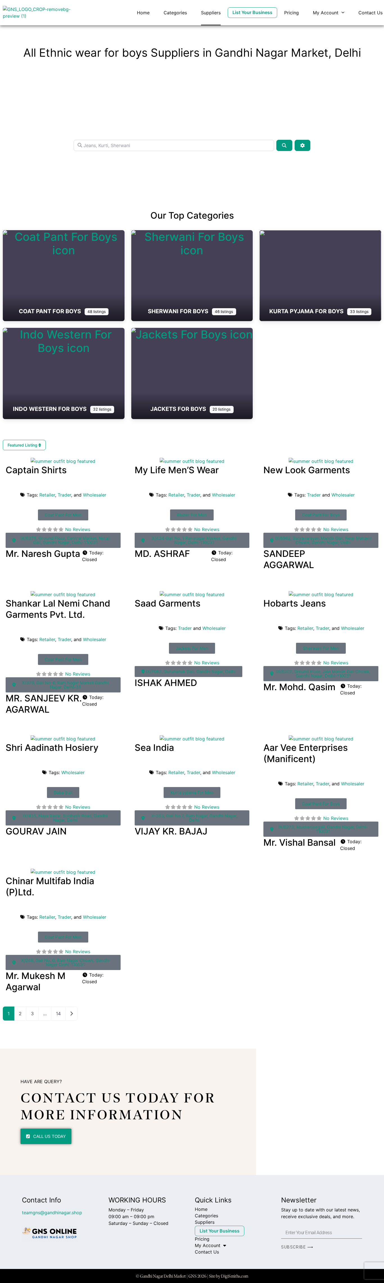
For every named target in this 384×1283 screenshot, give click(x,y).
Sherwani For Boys (179, 311)
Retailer (47, 495)
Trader (64, 495)
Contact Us (370, 12)
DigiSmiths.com (234, 1276)
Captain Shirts (36, 470)
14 (58, 1013)
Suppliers (211, 12)
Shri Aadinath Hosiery (52, 747)
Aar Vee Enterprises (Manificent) (305, 753)
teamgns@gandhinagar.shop (52, 1212)
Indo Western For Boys (50, 409)
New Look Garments (306, 470)
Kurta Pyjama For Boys (307, 311)
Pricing (291, 12)
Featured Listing (23, 445)
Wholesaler (94, 495)
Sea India (154, 747)
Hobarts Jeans (294, 603)
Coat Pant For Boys (50, 311)
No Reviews (77, 529)
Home (143, 12)
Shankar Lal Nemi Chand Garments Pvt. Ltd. (58, 609)
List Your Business (252, 12)
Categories (175, 12)
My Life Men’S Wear (177, 470)
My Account (325, 12)
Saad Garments (167, 603)
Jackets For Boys (178, 409)
